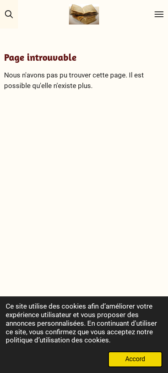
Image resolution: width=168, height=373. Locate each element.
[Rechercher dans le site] (9, 14)
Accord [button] (135, 359)
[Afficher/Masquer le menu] (159, 14)
